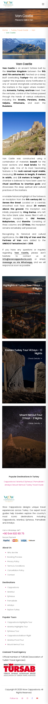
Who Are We (12, 552)
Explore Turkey (13, 609)
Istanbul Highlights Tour (17, 626)
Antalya (8, 485)
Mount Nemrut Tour (31, 416)
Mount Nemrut (19, 485)
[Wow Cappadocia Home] (8, 4)
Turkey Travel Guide (19, 30)
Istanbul (20, 481)
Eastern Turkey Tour (23, 351)
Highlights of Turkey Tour (22, 287)
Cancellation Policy (15, 570)
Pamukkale (38, 481)
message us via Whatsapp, (17, 262)
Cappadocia (9, 481)
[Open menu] (43, 4)
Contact (11, 575)
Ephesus (28, 481)
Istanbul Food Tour (15, 640)
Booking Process (14, 557)
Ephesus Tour (13, 631)
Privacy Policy (13, 561)
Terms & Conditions (16, 566)
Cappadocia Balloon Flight (19, 635)
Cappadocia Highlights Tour (19, 622)
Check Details (34, 293)
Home (5, 30)
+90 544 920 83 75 (13, 533)
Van (33, 30)
